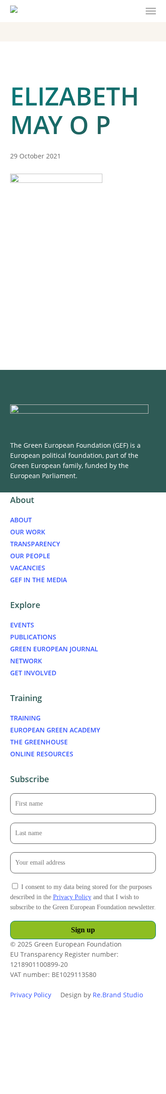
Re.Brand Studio (118, 994)
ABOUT (21, 519)
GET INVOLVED (33, 672)
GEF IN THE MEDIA (38, 579)
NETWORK (26, 660)
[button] (151, 11)
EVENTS (22, 624)
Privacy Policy (72, 897)
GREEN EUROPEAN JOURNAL (54, 648)
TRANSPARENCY (35, 543)
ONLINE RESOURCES (41, 753)
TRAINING (25, 718)
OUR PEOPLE (30, 555)
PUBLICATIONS (33, 636)
